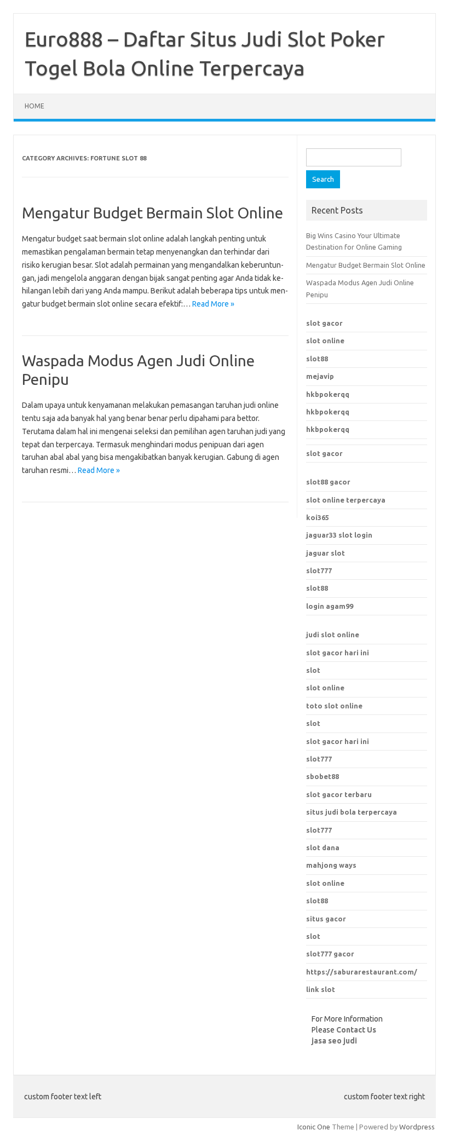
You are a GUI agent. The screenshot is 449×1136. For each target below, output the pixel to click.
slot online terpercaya (345, 500)
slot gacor (324, 323)
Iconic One (313, 1127)
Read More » (213, 303)
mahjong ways (331, 865)
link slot (320, 989)
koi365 (317, 517)
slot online (325, 340)
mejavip (320, 376)
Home (34, 105)
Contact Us (356, 1029)
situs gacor (326, 918)
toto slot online (334, 706)
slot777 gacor (330, 954)
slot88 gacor (328, 482)
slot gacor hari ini (337, 652)
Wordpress (417, 1127)
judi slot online (332, 634)
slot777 (319, 570)
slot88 (317, 358)
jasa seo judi (334, 1040)
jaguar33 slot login (339, 535)
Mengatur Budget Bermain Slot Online (152, 212)
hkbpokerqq (327, 394)
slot (313, 670)
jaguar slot (325, 553)
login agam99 (329, 606)
